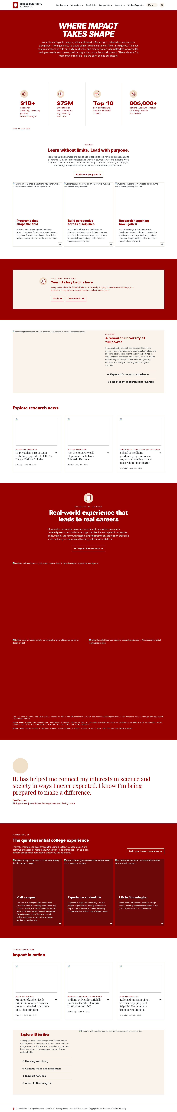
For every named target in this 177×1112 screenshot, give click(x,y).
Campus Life (104, 5)
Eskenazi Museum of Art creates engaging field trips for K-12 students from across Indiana (134, 1004)
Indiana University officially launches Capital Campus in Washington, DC (84, 1003)
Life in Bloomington (133, 897)
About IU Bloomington (38, 1083)
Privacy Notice (62, 1109)
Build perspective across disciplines (81, 222)
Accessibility (21, 1109)
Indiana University (119, 1109)
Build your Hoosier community (144, 851)
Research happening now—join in (134, 222)
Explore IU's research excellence (129, 374)
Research (119, 5)
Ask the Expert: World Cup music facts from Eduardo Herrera (81, 456)
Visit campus (26, 897)
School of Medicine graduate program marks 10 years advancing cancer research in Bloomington (136, 457)
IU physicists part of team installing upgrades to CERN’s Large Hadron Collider (34, 456)
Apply (56, 298)
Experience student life (84, 897)
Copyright (93, 1109)
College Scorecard (36, 1109)
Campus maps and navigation (43, 1068)
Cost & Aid (90, 5)
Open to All (50, 1109)
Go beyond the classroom (87, 548)
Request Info (75, 298)
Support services (35, 1076)
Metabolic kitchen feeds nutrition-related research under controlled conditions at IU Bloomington (32, 1004)
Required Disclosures (78, 1109)
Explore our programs (87, 174)
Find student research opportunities (132, 381)
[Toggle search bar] (162, 5)
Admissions (76, 5)
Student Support (135, 5)
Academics (61, 5)
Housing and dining (36, 1061)
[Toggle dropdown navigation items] (67, 5)
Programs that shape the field (27, 222)
